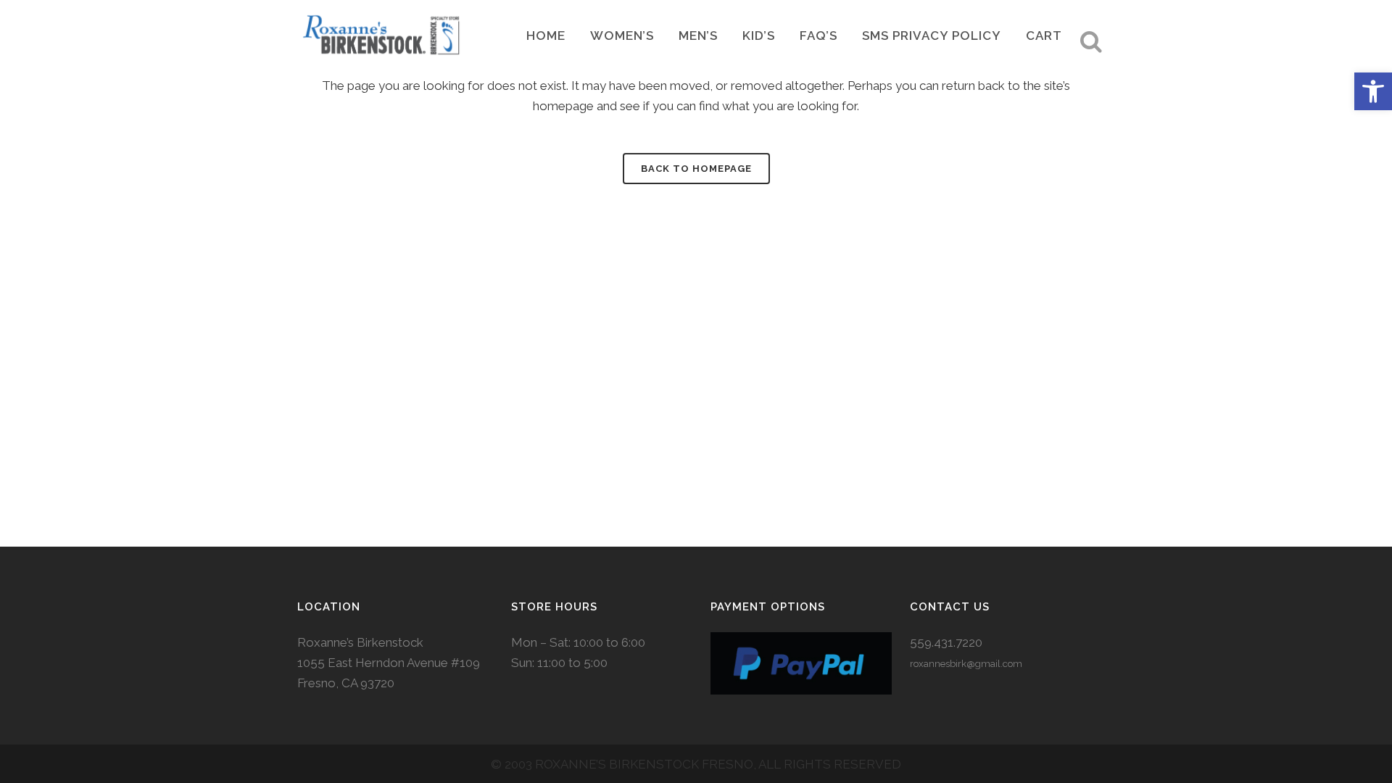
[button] (1373, 91)
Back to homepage (696, 168)
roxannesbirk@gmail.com (966, 663)
